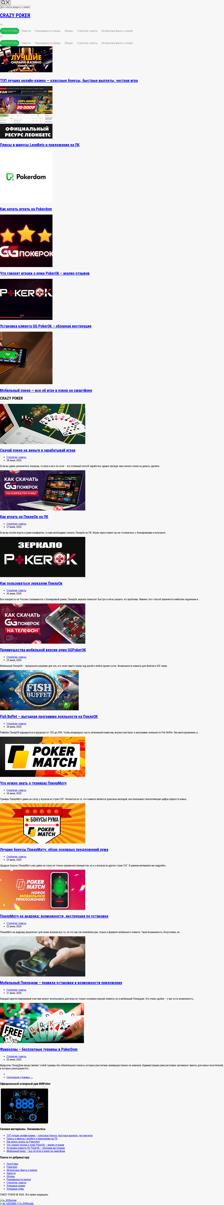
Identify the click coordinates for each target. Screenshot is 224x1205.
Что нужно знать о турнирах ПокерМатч (33, 783)
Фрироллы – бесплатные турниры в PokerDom (39, 1049)
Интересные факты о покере (117, 30)
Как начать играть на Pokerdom (26, 209)
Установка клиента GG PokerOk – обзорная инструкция (46, 326)
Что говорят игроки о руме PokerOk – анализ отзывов (45, 273)
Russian (13, 1200)
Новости (26, 30)
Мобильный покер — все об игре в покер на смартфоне (46, 390)
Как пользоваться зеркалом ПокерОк (31, 583)
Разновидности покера (47, 30)
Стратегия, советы (87, 30)
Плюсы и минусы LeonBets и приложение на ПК (40, 145)
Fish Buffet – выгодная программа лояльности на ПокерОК (49, 716)
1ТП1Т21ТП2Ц (9, 30)
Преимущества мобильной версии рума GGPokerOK (43, 650)
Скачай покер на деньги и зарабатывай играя (37, 450)
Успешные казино (16, 1185)
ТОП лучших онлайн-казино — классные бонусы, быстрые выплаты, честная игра (69, 80)
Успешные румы (15, 1188)
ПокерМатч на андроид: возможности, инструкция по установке (54, 916)
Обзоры (69, 30)
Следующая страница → (20, 1077)
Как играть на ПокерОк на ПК (24, 516)
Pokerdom (12, 1167)
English (13, 1203)
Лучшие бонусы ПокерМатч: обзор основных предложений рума (54, 849)
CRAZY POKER (15, 15)
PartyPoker (12, 1163)
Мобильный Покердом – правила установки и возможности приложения (61, 982)
